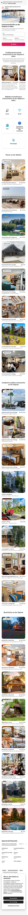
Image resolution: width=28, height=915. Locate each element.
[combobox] (13, 35)
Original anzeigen (12, 3)
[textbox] (7, 40)
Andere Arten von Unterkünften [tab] (9, 844)
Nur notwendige (13, 902)
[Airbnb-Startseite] (3, 7)
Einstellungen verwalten (13, 905)
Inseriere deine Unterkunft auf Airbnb (13, 7)
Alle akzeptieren (13, 898)
